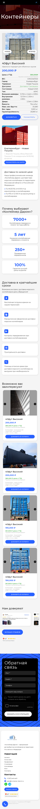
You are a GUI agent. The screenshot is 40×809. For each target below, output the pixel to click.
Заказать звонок (11, 789)
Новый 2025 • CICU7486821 (12, 484)
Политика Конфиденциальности (10, 803)
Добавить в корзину (11, 118)
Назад (7, 51)
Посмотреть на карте (15, 162)
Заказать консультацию (18, 714)
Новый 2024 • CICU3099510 (12, 589)
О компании (8, 764)
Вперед (32, 51)
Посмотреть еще (29, 118)
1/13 (20, 413)
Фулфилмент (8, 762)
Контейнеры (8, 766)
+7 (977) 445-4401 (12, 778)
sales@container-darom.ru (15, 781)
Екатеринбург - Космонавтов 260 (14, 430)
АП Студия (27, 802)
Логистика (7, 759)
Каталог (7, 757)
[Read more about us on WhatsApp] (5, 784)
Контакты (7, 770)
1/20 (20, 466)
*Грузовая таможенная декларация (28, 76)
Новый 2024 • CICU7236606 (12, 536)
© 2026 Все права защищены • (10, 801)
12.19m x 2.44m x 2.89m (11, 433)
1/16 (20, 518)
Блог (6, 768)
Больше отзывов (12, 632)
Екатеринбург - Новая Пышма (13, 482)
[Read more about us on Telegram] (9, 784)
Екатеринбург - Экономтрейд (13, 535)
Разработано (24, 802)
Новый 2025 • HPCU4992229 (13, 431)
